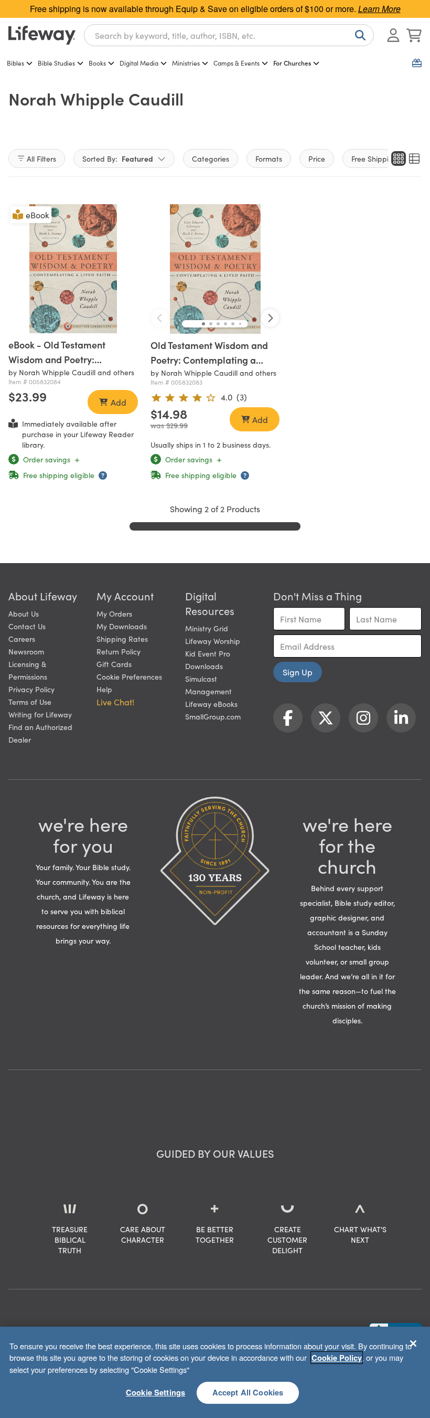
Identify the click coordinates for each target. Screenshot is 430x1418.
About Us (23, 613)
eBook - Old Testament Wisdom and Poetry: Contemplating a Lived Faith (69, 359)
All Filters (41, 158)
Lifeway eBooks (211, 704)
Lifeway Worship (212, 641)
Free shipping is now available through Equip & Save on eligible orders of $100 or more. (215, 9)
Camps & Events (236, 62)
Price (316, 158)
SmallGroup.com (213, 716)
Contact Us (27, 626)
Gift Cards (114, 664)
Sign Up (298, 672)
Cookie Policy (336, 1357)
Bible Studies (56, 62)
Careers (21, 638)
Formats (268, 158)
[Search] (358, 35)
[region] (215, 1372)
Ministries (186, 62)
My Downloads (121, 626)
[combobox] (229, 35)
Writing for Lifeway (40, 714)
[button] (203, 323)
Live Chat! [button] (115, 701)
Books (97, 62)
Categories (210, 158)
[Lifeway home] (42, 35)
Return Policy (118, 651)
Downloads (204, 666)
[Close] (413, 1343)
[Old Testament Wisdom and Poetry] (215, 269)
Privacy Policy (31, 689)
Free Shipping (374, 158)
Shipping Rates (122, 638)
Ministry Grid (206, 628)
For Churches (292, 62)
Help (104, 689)
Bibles (15, 62)
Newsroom (26, 651)
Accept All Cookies (248, 1392)
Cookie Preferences (129, 676)
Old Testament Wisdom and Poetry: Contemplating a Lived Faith (209, 359)
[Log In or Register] (393, 35)
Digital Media (139, 62)
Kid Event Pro (207, 653)
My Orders (114, 613)
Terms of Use (29, 701)
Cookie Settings (155, 1392)
